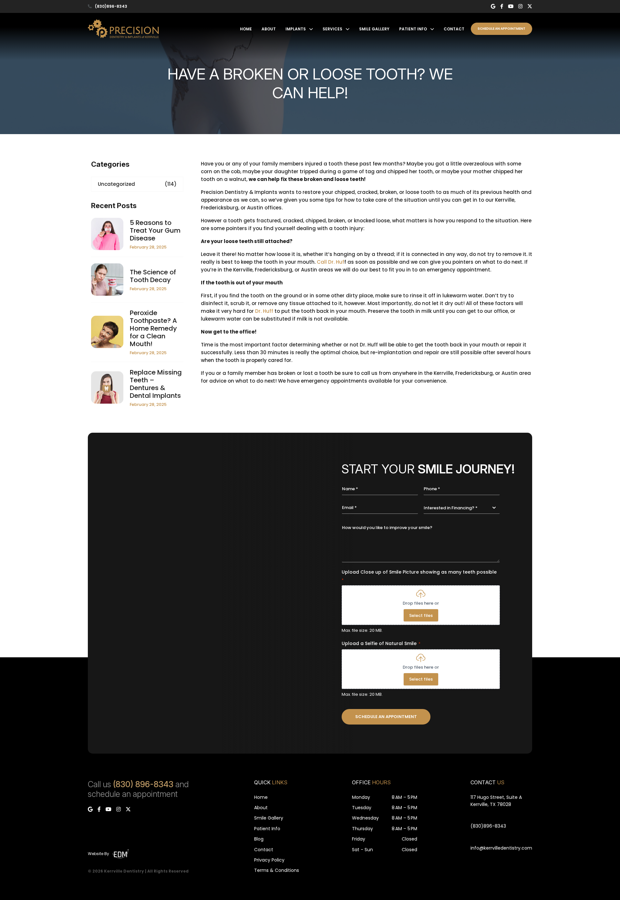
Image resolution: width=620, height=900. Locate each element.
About (269, 29)
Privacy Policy (269, 860)
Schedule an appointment (501, 28)
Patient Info (413, 29)
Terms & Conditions (276, 870)
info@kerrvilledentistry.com (501, 848)
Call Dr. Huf (330, 262)
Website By (98, 853)
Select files (421, 615)
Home (246, 29)
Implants (295, 29)
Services (332, 29)
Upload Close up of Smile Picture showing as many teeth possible (419, 576)
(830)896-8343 (111, 6)
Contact (454, 29)
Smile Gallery (374, 29)
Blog (259, 839)
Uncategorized (137, 184)
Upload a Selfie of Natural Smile (381, 643)
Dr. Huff (264, 311)
